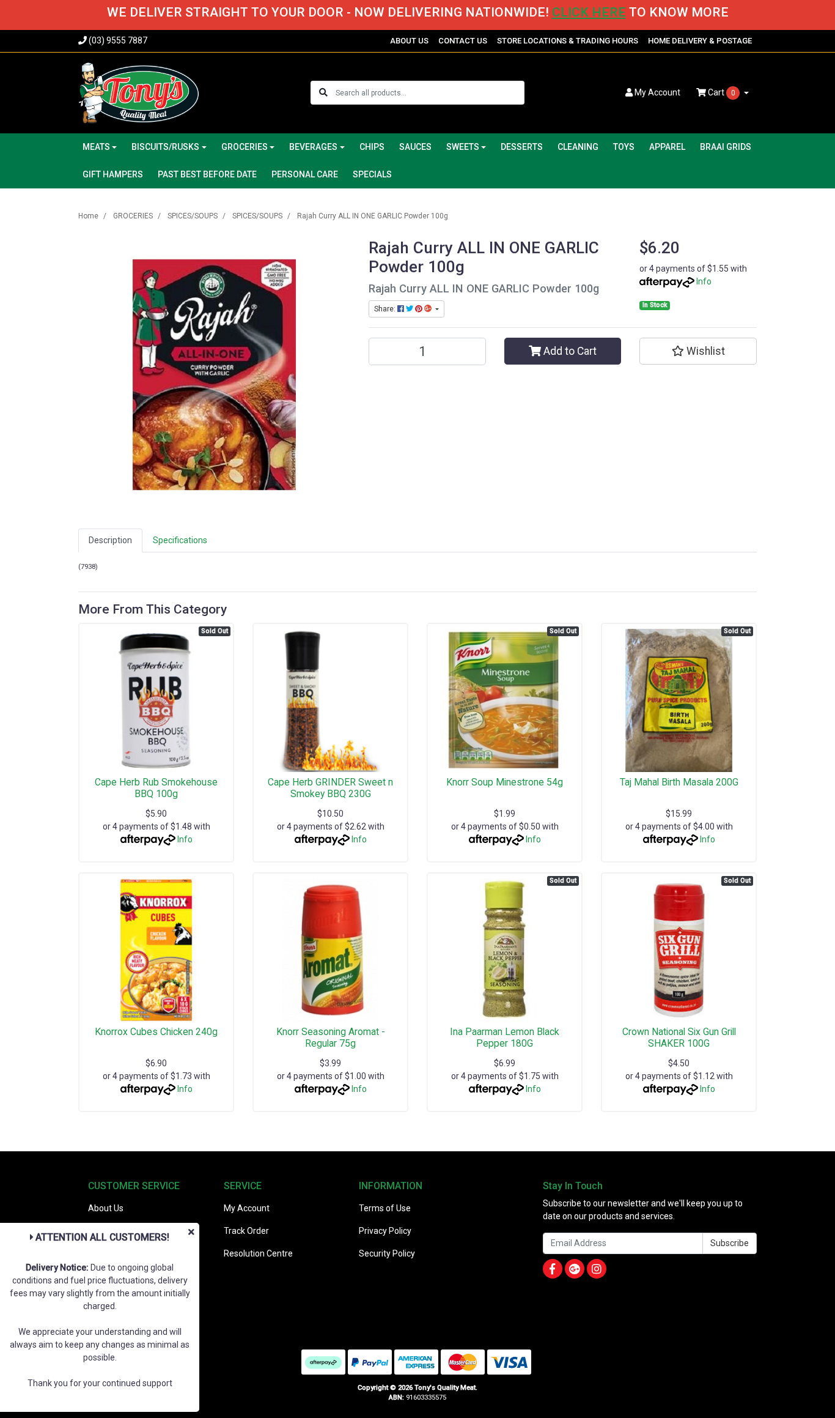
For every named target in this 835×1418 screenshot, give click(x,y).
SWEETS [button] (462, 147)
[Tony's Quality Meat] (138, 92)
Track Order (246, 1231)
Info (704, 281)
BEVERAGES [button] (313, 147)
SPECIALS (372, 174)
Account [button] (657, 92)
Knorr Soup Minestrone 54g (504, 782)
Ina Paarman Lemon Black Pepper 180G (504, 1037)
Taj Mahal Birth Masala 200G (679, 782)
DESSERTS (522, 147)
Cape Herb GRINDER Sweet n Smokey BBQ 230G (330, 788)
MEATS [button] (96, 147)
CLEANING (577, 147)
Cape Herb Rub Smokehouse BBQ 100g (156, 788)
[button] (698, 351)
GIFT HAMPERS (113, 174)
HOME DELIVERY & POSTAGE (700, 40)
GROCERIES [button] (244, 147)
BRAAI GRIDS (725, 147)
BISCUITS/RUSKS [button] (165, 147)
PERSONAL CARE (304, 174)
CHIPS (371, 147)
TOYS (624, 147)
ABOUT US (409, 40)
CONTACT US (462, 40)
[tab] (110, 540)
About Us (105, 1208)
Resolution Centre (258, 1253)
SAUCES (415, 147)
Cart (720, 92)
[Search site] (323, 92)
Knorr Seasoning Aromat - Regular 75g (330, 1037)
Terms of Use (385, 1208)
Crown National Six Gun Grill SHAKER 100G (679, 1037)
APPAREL (667, 147)
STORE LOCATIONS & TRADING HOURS (567, 40)
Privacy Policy (385, 1231)
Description (110, 540)
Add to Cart (569, 351)
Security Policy (387, 1253)
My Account (247, 1208)
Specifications (180, 540)
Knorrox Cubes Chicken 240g (156, 1032)
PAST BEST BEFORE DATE (207, 174)
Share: (385, 309)
